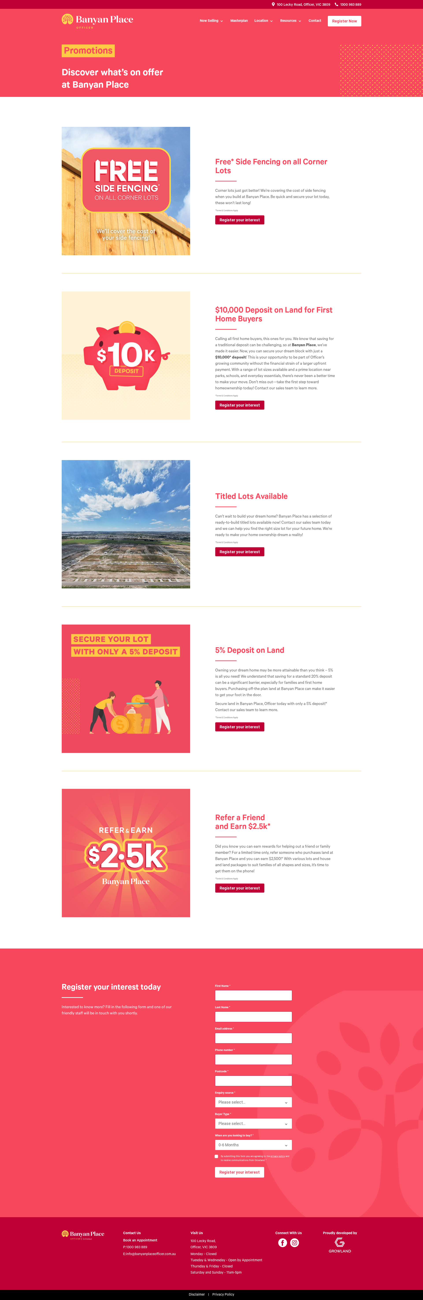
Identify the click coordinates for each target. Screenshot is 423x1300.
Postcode (221, 1071)
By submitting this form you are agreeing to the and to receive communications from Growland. (255, 1158)
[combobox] (253, 1102)
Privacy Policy (223, 1295)
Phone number (225, 1050)
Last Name (222, 1007)
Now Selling (209, 21)
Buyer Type (223, 1114)
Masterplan (239, 21)
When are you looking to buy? (234, 1135)
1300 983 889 (135, 1248)
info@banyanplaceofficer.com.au (149, 1254)
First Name (222, 986)
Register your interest (240, 220)
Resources (288, 21)
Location (261, 21)
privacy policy (278, 1156)
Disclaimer (197, 1295)
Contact (315, 21)
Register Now (344, 21)
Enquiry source (225, 1093)
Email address (224, 1029)
